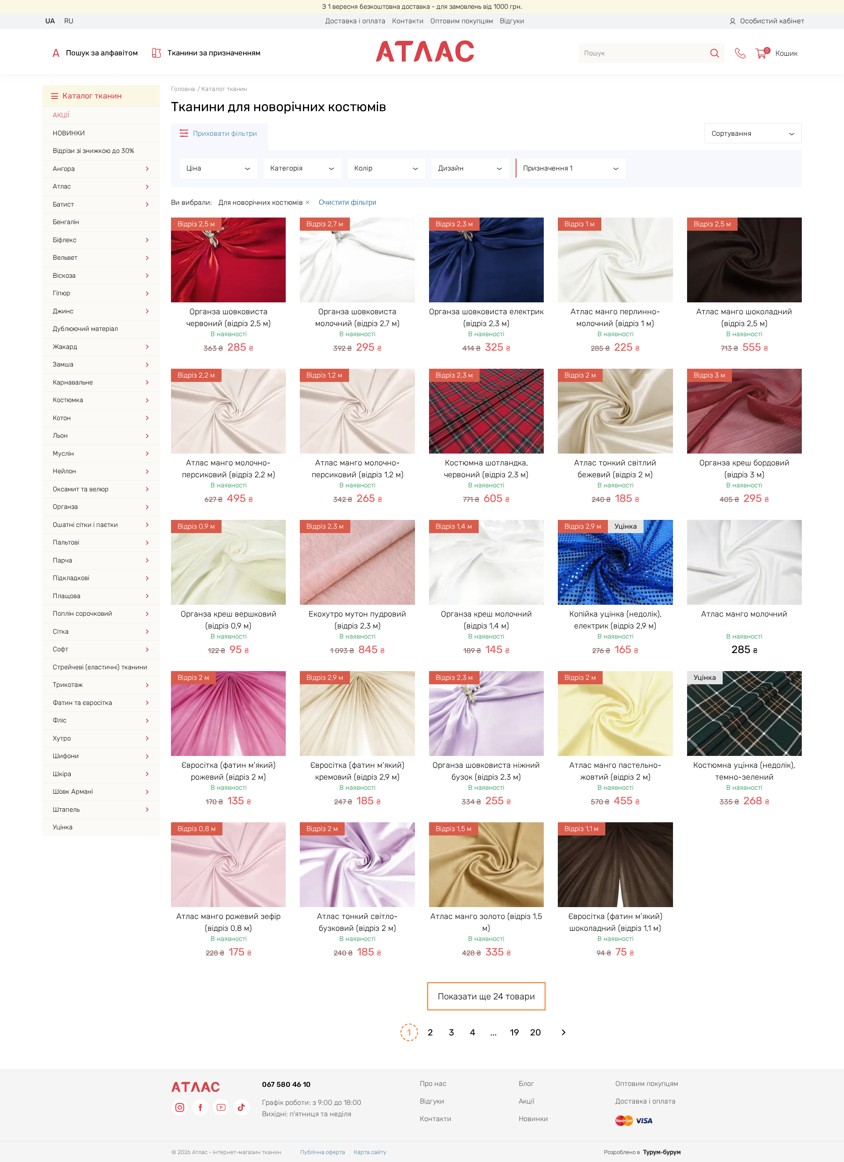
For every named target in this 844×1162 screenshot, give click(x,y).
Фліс (59, 720)
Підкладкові (71, 578)
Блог (526, 1083)
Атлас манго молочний (744, 614)
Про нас (433, 1083)
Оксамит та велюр (81, 489)
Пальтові (66, 542)
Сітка (61, 631)
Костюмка (68, 400)
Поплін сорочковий (82, 613)
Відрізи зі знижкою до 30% (93, 151)
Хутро (62, 738)
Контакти (408, 21)
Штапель (66, 809)
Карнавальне (73, 382)
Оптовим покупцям (461, 21)
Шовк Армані (73, 791)
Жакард (65, 347)
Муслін (63, 454)
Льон (60, 435)
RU (68, 21)
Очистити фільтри (347, 202)
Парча (62, 560)
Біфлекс (64, 240)
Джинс (63, 311)
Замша (63, 364)
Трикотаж (68, 685)
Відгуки (512, 21)
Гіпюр (61, 293)
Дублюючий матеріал (85, 329)
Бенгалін (66, 222)
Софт (60, 649)
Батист (63, 204)
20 (535, 1032)
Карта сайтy (370, 1152)
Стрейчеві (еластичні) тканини (100, 667)
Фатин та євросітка (82, 703)
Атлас (62, 186)
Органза (65, 507)
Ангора (64, 169)
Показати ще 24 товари (486, 996)
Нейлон (64, 471)
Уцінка (63, 827)
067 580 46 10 (286, 1084)
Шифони (66, 756)
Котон (62, 418)
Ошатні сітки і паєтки (85, 525)
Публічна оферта (322, 1152)
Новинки (69, 133)
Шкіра (62, 774)
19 (514, 1032)
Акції (61, 115)
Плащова (66, 596)
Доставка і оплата (355, 21)
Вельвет (65, 257)
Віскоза (64, 276)
